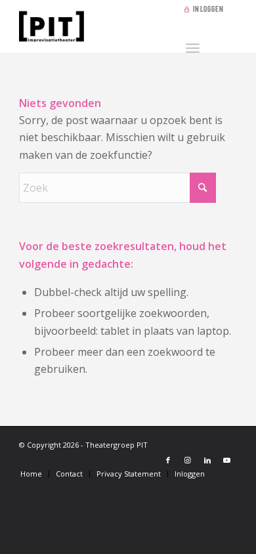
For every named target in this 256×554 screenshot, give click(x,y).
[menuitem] (206, 10)
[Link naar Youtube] (227, 460)
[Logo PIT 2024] (106, 26)
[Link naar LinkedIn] (207, 460)
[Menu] (193, 46)
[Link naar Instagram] (188, 460)
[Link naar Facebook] (168, 460)
